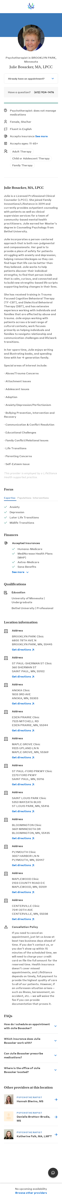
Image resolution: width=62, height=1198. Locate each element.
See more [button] (41, 136)
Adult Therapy (21, 151)
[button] (31, 1026)
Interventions (41, 497)
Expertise (9, 497)
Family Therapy (22, 165)
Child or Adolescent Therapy (31, 158)
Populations (24, 497)
